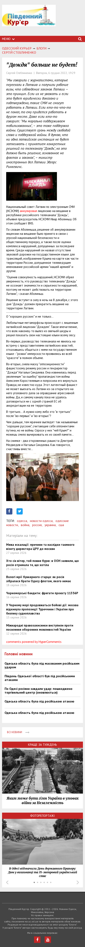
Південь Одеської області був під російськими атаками (40, 678)
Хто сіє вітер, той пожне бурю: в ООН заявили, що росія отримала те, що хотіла (42, 563)
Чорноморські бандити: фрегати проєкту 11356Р (42, 593)
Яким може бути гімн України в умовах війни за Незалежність (43, 800)
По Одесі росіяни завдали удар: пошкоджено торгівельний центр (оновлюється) (38, 690)
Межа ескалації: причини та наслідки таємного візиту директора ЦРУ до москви (40, 547)
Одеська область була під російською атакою (39, 701)
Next (78, 882)
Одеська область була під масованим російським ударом (42, 665)
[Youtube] (48, 939)
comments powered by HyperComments (33, 642)
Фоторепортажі (42, 816)
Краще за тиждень (42, 745)
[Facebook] (37, 939)
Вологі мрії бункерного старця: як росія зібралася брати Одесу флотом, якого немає (38, 579)
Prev (7, 882)
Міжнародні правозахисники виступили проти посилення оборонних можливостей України (39, 627)
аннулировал (28, 211)
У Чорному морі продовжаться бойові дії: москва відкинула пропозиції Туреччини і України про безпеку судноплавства (42, 609)
